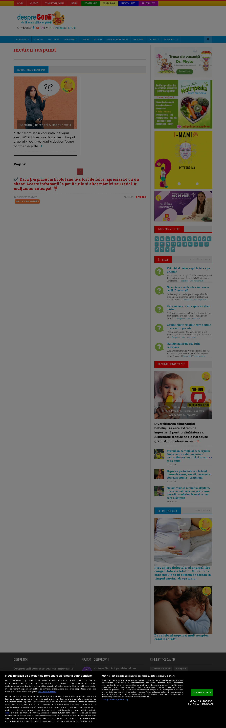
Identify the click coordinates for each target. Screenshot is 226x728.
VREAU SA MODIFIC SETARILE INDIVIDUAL (200, 702)
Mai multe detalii (47, 692)
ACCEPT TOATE (202, 692)
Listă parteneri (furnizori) (115, 700)
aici (7, 712)
